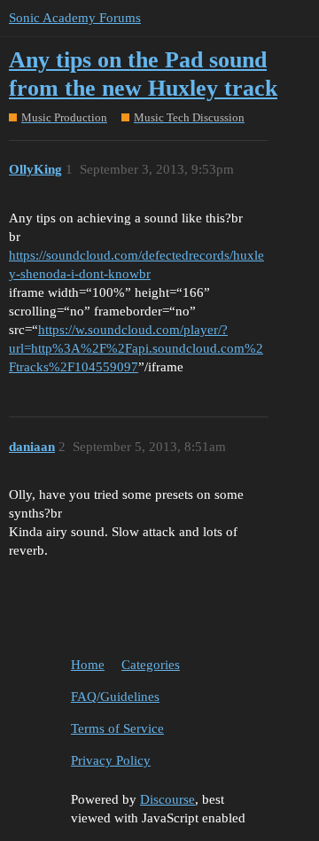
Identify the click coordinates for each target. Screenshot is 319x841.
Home (88, 665)
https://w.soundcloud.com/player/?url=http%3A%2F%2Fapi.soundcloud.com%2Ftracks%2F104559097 (136, 348)
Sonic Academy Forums (75, 18)
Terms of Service (117, 728)
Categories (150, 665)
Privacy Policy (111, 760)
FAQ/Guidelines (115, 696)
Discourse (167, 799)
